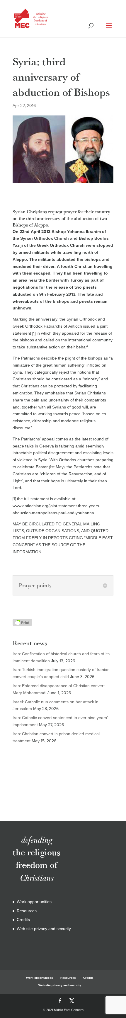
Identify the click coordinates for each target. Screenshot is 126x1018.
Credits (23, 919)
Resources (27, 910)
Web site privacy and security (44, 928)
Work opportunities (34, 901)
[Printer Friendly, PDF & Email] (22, 622)
